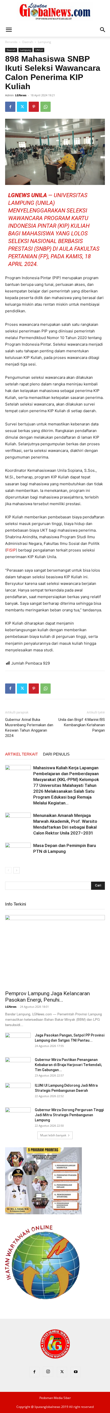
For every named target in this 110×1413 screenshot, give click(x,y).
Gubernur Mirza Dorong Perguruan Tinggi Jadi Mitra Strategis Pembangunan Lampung (69, 1115)
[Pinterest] (34, 107)
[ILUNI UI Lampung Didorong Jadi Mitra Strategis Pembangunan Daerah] (18, 1092)
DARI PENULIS (56, 754)
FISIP (11, 550)
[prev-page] (8, 870)
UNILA (39, 50)
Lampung (44, 42)
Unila (45, 203)
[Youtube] (76, 1372)
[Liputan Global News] (55, 11)
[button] (9, 30)
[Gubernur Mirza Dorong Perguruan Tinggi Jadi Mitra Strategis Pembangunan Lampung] (18, 1116)
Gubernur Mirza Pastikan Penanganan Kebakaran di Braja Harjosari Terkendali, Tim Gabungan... (68, 1065)
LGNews (20, 95)
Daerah (27, 42)
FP (43, 256)
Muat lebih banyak (53, 1135)
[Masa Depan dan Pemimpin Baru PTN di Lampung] (18, 851)
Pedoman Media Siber (55, 1398)
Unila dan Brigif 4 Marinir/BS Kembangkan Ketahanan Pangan (81, 725)
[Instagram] (48, 1372)
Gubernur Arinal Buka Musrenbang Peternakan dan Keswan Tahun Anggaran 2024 (29, 727)
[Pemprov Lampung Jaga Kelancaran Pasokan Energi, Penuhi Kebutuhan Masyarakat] (55, 951)
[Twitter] (22, 107)
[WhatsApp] (45, 107)
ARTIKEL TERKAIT (21, 754)
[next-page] (16, 870)
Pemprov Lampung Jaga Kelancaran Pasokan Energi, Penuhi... (47, 996)
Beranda (11, 42)
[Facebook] (10, 107)
